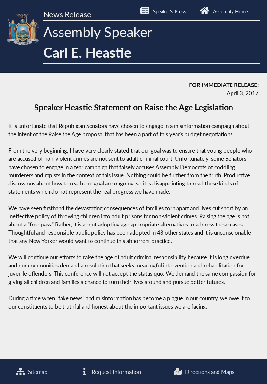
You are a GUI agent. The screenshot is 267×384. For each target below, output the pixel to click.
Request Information (116, 371)
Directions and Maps (209, 371)
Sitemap (37, 371)
